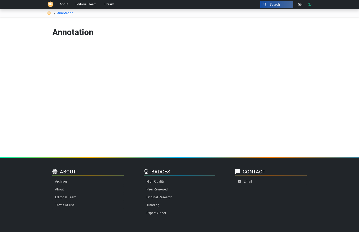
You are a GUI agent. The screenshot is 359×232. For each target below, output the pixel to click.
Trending (152, 205)
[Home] (50, 4)
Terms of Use (64, 205)
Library (109, 4)
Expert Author (156, 213)
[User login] (309, 5)
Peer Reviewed (157, 189)
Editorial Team (86, 4)
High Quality (155, 181)
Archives (61, 181)
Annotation (65, 13)
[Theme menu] (300, 5)
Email (248, 181)
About (64, 4)
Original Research (159, 197)
